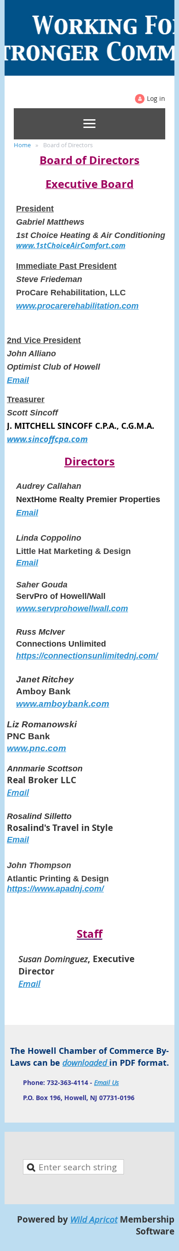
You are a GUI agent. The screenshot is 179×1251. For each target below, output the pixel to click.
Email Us (106, 1082)
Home (22, 145)
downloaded (85, 1062)
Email (18, 380)
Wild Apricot (93, 1219)
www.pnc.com (36, 748)
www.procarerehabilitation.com (77, 305)
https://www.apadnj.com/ (55, 888)
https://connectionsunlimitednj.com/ (87, 655)
